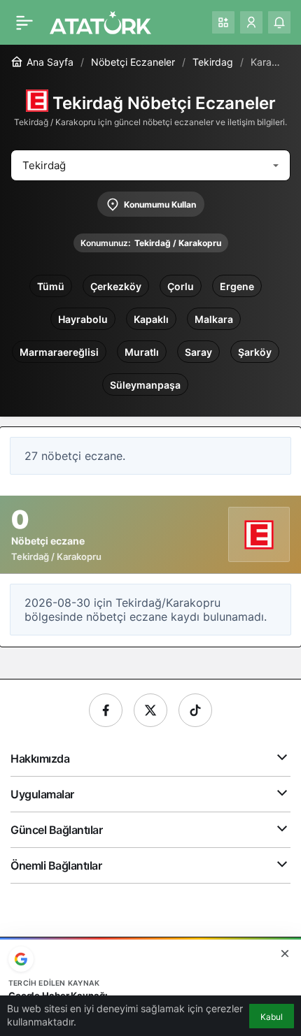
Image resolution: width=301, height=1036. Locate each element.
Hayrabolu (83, 319)
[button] (223, 22)
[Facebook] (105, 710)
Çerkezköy (115, 286)
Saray (198, 352)
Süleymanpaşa (145, 385)
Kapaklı (151, 319)
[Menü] (24, 22)
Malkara (214, 319)
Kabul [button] (271, 1017)
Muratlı (142, 352)
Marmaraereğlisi (59, 352)
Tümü (50, 286)
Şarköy (255, 352)
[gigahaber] (100, 21)
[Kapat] (285, 953)
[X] (150, 710)
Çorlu (180, 286)
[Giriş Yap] (251, 22)
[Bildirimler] (279, 22)
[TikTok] (195, 710)
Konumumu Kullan (160, 204)
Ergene (237, 286)
